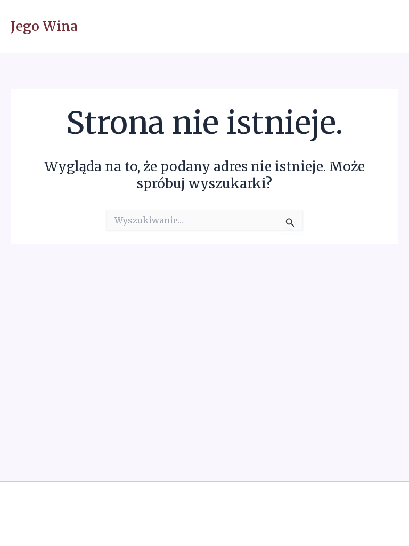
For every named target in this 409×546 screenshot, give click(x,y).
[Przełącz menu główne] (386, 27)
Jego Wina (44, 26)
